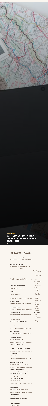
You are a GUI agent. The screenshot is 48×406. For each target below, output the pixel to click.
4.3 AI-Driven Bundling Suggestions (37, 290)
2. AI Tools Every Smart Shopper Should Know (37, 277)
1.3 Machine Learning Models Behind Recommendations (38, 275)
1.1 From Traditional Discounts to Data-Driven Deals (38, 273)
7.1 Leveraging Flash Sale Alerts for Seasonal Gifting (37, 302)
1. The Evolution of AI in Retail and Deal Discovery (37, 271)
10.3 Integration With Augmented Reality (37, 321)
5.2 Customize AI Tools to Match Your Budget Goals (37, 294)
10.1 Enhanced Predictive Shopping (37, 319)
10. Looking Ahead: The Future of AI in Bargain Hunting (37, 317)
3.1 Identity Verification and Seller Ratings (37, 283)
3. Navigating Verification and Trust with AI (37, 281)
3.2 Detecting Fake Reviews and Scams (37, 284)
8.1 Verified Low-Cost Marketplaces (37, 308)
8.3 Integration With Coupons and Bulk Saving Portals (38, 311)
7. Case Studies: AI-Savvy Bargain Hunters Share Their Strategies (37, 301)
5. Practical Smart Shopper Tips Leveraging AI (37, 292)
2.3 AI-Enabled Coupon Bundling (37, 280)
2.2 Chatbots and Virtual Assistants (37, 279)
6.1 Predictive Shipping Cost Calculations (37, 298)
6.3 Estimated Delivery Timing (38, 300)
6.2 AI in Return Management (38, 299)
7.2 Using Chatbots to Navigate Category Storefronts (37, 304)
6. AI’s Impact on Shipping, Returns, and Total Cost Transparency (37, 297)
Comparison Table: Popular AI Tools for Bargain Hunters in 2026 (37, 323)
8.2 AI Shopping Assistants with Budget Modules (37, 310)
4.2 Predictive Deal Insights (37, 289)
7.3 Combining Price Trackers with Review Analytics (38, 306)
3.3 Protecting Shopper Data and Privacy (38, 285)
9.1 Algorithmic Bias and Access (37, 314)
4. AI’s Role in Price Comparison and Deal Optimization (37, 287)
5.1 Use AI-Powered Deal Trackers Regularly (37, 293)
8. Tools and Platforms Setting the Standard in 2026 (37, 307)
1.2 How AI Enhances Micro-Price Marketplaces (37, 274)
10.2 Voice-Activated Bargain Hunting (38, 320)
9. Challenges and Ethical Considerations (37, 312)
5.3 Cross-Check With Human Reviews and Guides (38, 296)
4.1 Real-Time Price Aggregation (37, 288)
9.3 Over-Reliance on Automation (37, 316)
